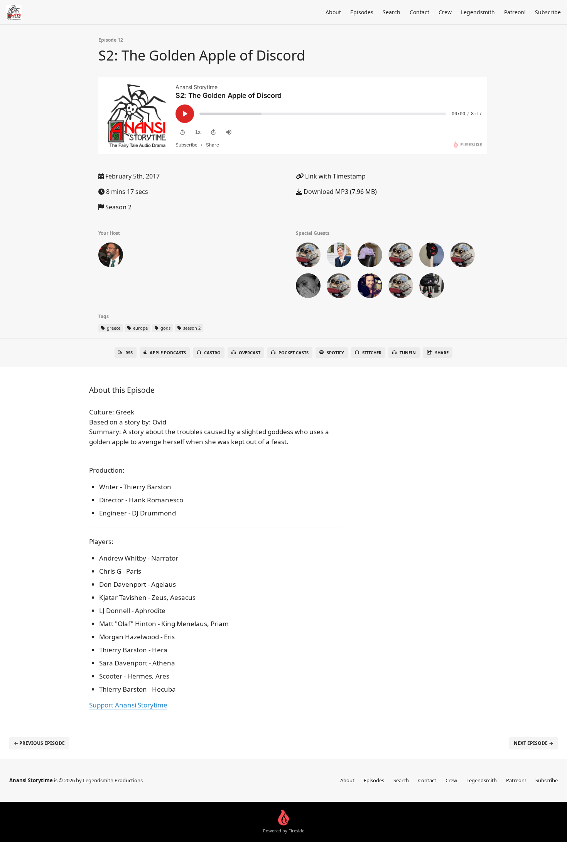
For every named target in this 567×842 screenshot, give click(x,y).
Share (442, 352)
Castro (212, 352)
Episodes (361, 12)
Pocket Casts (293, 352)
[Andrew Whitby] (308, 256)
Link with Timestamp (335, 176)
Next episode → (533, 743)
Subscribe (548, 12)
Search (391, 12)
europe (140, 328)
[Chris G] (339, 256)
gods (164, 328)
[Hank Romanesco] (431, 256)
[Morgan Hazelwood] (370, 287)
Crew (445, 12)
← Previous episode (39, 743)
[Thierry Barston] (431, 287)
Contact (419, 12)
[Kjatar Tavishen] (462, 256)
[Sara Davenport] (400, 287)
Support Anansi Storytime (128, 705)
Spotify (335, 352)
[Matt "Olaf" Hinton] (339, 287)
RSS (129, 352)
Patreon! (515, 12)
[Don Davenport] (400, 256)
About (333, 12)
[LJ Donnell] (308, 287)
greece (113, 328)
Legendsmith (478, 12)
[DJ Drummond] (370, 256)
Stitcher (371, 352)
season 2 (191, 328)
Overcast (249, 352)
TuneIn (408, 352)
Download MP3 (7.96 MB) (339, 191)
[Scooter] (110, 256)
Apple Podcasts (168, 352)
